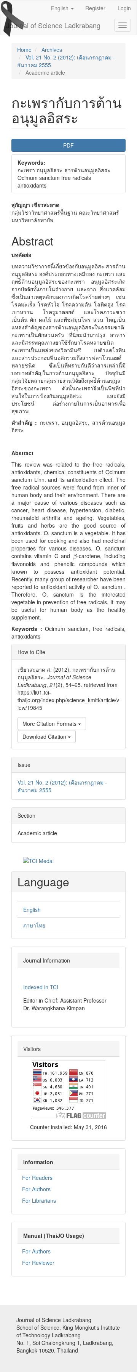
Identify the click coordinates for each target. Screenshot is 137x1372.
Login (124, 8)
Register (95, 8)
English (32, 909)
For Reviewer (38, 1262)
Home (24, 49)
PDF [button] (68, 145)
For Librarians (39, 1200)
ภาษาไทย (34, 925)
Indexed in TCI (40, 987)
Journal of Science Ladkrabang (53, 25)
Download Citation (45, 736)
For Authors (36, 1189)
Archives (51, 49)
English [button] (60, 8)
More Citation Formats (50, 723)
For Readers (37, 1177)
